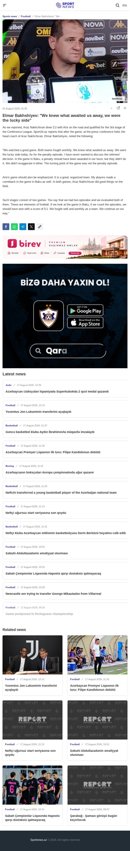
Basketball (12, 425)
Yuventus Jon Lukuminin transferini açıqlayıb (38, 411)
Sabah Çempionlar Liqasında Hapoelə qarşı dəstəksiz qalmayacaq (53, 573)
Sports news (10, 16)
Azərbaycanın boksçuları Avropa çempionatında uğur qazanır (50, 472)
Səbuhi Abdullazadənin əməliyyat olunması (37, 553)
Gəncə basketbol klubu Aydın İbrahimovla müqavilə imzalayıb (50, 432)
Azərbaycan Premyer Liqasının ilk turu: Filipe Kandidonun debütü (53, 452)
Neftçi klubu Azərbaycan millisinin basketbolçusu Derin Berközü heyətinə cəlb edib (66, 533)
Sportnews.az (38, 839)
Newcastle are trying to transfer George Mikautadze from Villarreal (53, 593)
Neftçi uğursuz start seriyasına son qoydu (36, 513)
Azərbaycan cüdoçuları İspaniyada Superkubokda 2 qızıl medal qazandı (57, 391)
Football (26, 16)
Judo (9, 385)
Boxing (10, 466)
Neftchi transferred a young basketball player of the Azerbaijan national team (61, 492)
